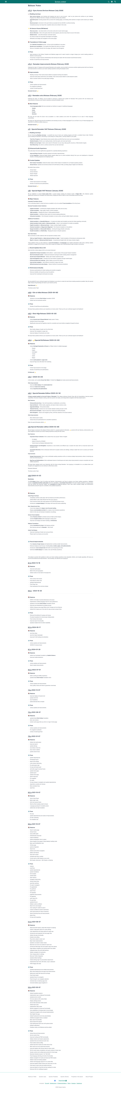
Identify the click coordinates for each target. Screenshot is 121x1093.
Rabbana (64, 484)
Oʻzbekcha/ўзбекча (62, 1083)
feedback (71, 464)
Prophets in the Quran (77, 1076)
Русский (47, 1083)
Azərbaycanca (53, 1083)
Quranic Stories (65, 1076)
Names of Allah (32, 1076)
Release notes (37, 607)
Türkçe (69, 1083)
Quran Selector (53, 499)
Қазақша (73, 1083)
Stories (49, 615)
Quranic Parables (53, 1076)
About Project (89, 1076)
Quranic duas (42, 1076)
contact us (45, 122)
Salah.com (38, 609)
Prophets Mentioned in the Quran (46, 599)
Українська (79, 1083)
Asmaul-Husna (89, 482)
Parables (43, 615)
